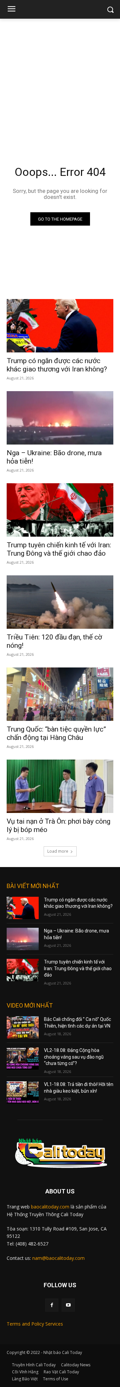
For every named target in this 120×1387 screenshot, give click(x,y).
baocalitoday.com (50, 1206)
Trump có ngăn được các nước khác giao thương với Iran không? (57, 365)
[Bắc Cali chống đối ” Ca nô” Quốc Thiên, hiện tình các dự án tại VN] (23, 1027)
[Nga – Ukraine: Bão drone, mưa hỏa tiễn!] (60, 418)
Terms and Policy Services (35, 1324)
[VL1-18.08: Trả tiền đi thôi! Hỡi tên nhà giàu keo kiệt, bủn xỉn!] (23, 1092)
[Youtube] (68, 1305)
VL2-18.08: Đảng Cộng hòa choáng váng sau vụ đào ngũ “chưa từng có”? (74, 1057)
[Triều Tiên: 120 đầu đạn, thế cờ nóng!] (60, 602)
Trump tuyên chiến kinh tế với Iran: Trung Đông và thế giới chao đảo (59, 549)
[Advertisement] (60, 82)
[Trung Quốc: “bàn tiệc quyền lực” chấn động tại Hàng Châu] (60, 694)
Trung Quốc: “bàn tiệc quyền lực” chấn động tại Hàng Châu (56, 733)
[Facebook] (51, 1305)
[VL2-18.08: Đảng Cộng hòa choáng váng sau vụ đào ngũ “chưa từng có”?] (23, 1058)
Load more (57, 851)
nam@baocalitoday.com (58, 1258)
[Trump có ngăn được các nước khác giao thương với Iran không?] (60, 325)
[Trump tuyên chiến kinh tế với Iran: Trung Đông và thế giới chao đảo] (60, 510)
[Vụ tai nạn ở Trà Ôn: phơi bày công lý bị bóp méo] (60, 786)
